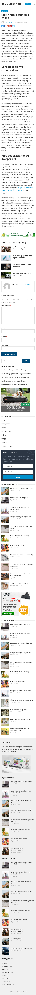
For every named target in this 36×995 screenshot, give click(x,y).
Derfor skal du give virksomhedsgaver (19, 248)
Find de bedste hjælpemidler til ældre (21, 488)
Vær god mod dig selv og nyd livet (20, 517)
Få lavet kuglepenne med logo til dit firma (22, 257)
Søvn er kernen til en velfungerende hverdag (22, 820)
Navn (3, 328)
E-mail (4, 337)
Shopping (4, 439)
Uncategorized (6, 446)
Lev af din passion (16, 939)
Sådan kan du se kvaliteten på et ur (14, 385)
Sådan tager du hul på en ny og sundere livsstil (21, 792)
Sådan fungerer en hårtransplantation (22, 700)
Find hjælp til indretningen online (20, 498)
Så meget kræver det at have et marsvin (15, 377)
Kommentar (6, 305)
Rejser (3, 435)
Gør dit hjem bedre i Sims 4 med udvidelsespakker (20, 729)
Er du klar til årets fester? (18, 545)
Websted (4, 345)
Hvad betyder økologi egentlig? (19, 536)
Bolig (3, 420)
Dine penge (5, 424)
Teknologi (5, 442)
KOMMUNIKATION (11, 3)
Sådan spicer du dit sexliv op (19, 583)
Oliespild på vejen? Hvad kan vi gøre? (21, 274)
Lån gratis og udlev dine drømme (20, 691)
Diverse (4, 11)
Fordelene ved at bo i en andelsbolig (14, 381)
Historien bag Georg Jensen (18, 710)
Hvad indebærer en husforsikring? (20, 719)
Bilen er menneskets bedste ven (21, 948)
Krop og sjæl (6, 431)
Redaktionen (9, 22)
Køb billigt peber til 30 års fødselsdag (22, 265)
